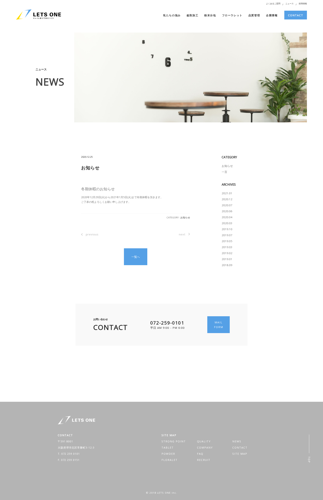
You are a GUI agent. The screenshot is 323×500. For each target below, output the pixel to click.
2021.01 (227, 193)
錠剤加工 (192, 15)
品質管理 (254, 15)
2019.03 (227, 247)
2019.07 (227, 235)
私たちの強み (172, 15)
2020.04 (227, 217)
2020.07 (227, 205)
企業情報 (272, 15)
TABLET (168, 447)
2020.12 (227, 199)
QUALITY (204, 441)
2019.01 (227, 259)
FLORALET (170, 460)
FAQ (200, 453)
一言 (224, 172)
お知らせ (185, 217)
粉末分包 (210, 15)
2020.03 (227, 223)
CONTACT (295, 15)
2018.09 (227, 265)
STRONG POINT (174, 441)
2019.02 (227, 253)
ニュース (289, 3)
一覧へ (135, 257)
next (182, 234)
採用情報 (303, 3)
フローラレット (232, 15)
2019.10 (227, 229)
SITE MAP (239, 453)
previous (92, 234)
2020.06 (227, 211)
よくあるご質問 (273, 3)
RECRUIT (203, 460)
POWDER (168, 453)
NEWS (236, 441)
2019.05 (227, 241)
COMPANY (205, 447)
